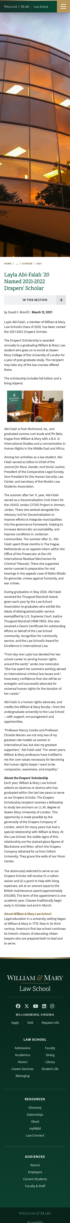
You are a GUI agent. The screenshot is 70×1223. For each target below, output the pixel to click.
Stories (27, 263)
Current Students (35, 1179)
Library (50, 1062)
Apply (15, 1023)
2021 (39, 263)
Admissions (22, 1048)
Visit (30, 1023)
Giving (50, 1055)
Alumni (22, 1062)
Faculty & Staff (35, 1186)
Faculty (50, 1048)
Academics (22, 1055)
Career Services (22, 1069)
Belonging (22, 1076)
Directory (35, 1108)
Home (7, 263)
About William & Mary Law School (27, 914)
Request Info (50, 1023)
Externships (35, 1115)
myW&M (35, 1129)
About (35, 1122)
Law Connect (35, 1135)
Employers (35, 1172)
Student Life (50, 1069)
